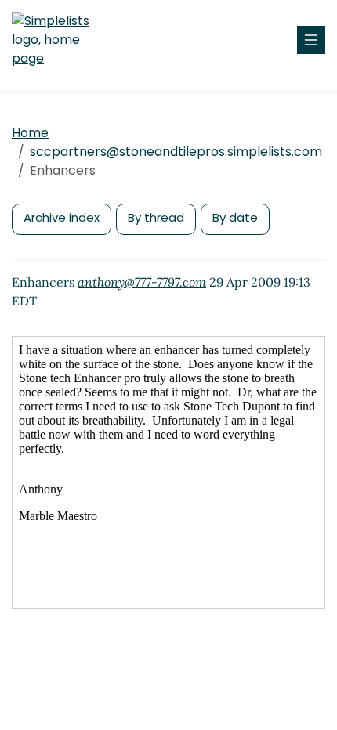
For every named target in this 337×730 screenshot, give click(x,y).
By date (235, 217)
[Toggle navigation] (311, 40)
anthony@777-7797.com (142, 282)
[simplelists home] (59, 40)
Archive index (62, 217)
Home (30, 133)
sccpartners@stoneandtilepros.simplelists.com (176, 152)
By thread (156, 217)
